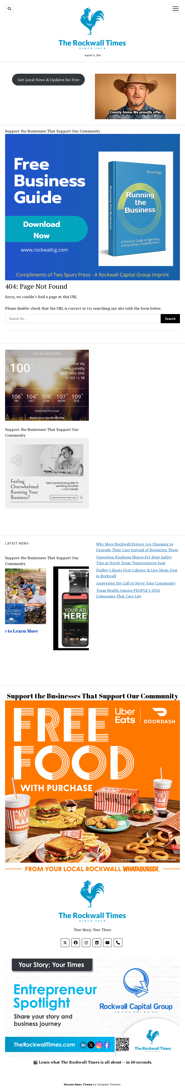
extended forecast (47, 411)
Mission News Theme (78, 1084)
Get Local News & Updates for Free (48, 79)
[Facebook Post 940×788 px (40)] (92, 844)
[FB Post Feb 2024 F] (47, 507)
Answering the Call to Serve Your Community (136, 583)
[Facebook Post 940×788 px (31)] (92, 279)
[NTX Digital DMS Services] (64, 629)
